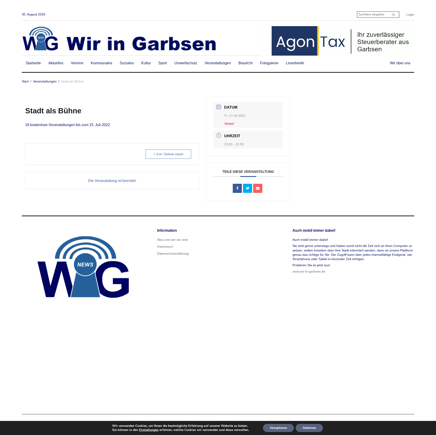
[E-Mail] (257, 188)
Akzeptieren (278, 428)
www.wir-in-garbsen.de (308, 271)
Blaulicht (245, 63)
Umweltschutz (185, 63)
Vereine (77, 63)
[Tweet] (247, 188)
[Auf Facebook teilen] (237, 188)
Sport (162, 63)
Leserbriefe (295, 63)
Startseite (33, 63)
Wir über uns (400, 63)
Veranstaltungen (218, 63)
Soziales (127, 63)
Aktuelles (55, 63)
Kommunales (101, 63)
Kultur (146, 63)
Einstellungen (149, 430)
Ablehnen (309, 428)
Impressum (165, 246)
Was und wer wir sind (172, 239)
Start (25, 81)
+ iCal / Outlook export (168, 154)
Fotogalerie (269, 63)
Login (410, 14)
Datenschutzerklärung (173, 253)
